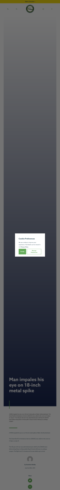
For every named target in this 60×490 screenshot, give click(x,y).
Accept (22, 251)
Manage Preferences (34, 251)
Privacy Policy (24, 247)
